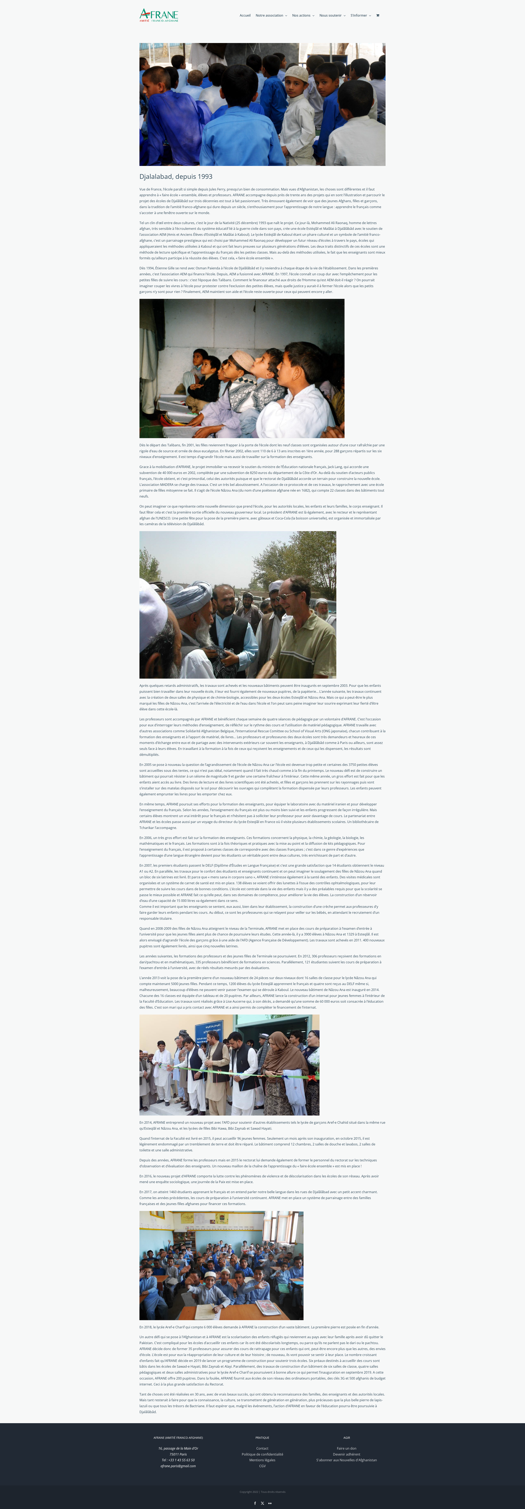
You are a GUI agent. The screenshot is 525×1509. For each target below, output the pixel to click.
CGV (262, 1466)
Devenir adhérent (346, 1454)
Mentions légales (262, 1460)
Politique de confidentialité (262, 1454)
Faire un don (346, 1448)
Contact (262, 1448)
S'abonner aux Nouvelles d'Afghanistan (346, 1460)
